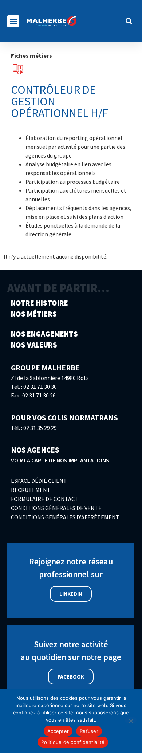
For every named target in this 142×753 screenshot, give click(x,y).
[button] (13, 21)
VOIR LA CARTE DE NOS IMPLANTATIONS (60, 460)
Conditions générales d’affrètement (65, 517)
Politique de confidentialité (72, 742)
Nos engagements (44, 334)
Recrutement (31, 489)
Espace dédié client (39, 480)
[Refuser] (131, 720)
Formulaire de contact (44, 498)
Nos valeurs (34, 345)
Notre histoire (39, 303)
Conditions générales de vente (56, 508)
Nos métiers (34, 314)
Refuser (89, 731)
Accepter (58, 731)
